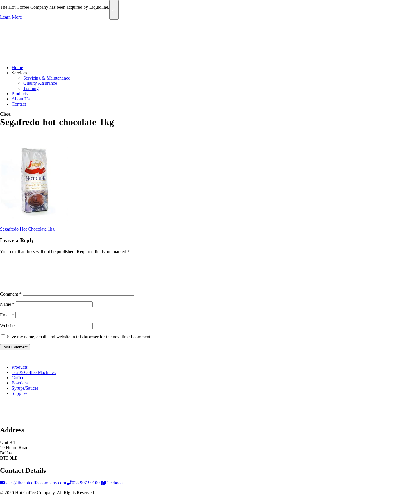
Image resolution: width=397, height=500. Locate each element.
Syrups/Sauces (25, 388)
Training (31, 88)
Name (7, 304)
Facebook (114, 482)
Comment (11, 294)
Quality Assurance (40, 83)
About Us (21, 98)
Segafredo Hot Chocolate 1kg (27, 228)
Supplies (19, 393)
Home (17, 67)
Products (20, 93)
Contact (19, 104)
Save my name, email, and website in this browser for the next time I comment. (79, 336)
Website (7, 325)
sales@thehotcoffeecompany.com (35, 482)
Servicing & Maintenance (46, 77)
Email (7, 314)
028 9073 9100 (86, 482)
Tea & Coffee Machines (34, 372)
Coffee (18, 377)
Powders (20, 382)
